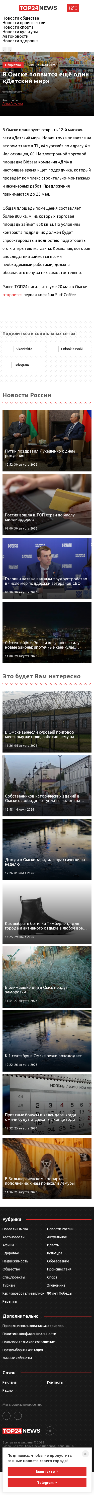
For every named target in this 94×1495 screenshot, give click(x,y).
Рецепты (10, 1301)
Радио (8, 1390)
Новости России (60, 1229)
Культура (54, 1253)
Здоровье (11, 1253)
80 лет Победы (59, 1293)
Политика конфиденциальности (29, 1334)
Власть (53, 1245)
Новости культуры (20, 31)
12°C (72, 8)
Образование (58, 1261)
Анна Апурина (13, 103)
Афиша (8, 1245)
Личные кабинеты (17, 1358)
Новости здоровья (21, 40)
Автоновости (15, 36)
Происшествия (59, 1269)
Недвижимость (15, 1261)
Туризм (9, 1285)
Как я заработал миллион (23, 1293)
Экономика (56, 1285)
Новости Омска (15, 1229)
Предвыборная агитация (23, 1350)
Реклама (10, 1382)
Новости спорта (18, 27)
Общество (11, 1269)
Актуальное (57, 1237)
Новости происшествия (25, 22)
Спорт (52, 1277)
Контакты (55, 1382)
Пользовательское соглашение (29, 1342)
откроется (13, 294)
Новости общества (21, 18)
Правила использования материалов (33, 1326)
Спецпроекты (14, 1277)
